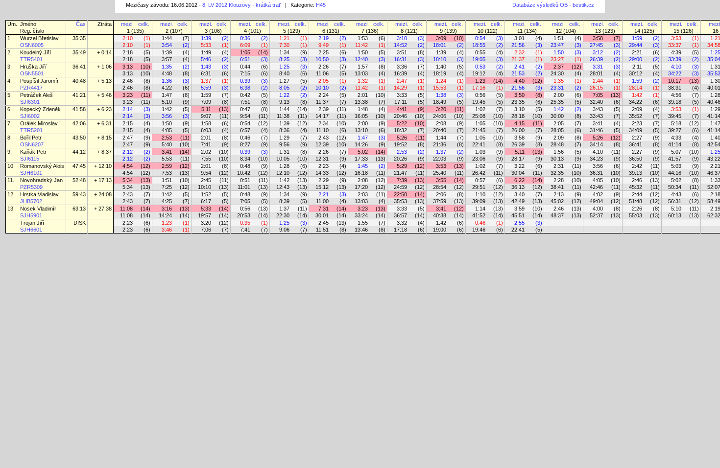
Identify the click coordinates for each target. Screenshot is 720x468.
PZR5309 (31, 187)
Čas (81, 24)
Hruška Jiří (33, 67)
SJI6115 (29, 159)
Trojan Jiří (32, 223)
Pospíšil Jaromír (39, 81)
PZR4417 (31, 88)
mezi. (127, 24)
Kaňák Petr (34, 152)
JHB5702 (31, 201)
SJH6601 (31, 230)
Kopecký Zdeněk (41, 109)
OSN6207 (32, 144)
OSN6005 (32, 45)
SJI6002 (30, 116)
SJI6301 (30, 102)
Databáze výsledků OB (540, 5)
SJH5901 (31, 215)
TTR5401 (31, 59)
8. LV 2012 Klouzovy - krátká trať (241, 5)
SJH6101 (31, 173)
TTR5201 (31, 130)
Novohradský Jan (41, 180)
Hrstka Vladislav (39, 194)
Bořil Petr (31, 137)
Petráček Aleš (37, 95)
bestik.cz (583, 5)
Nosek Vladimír (38, 208)
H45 (321, 5)
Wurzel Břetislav (39, 38)
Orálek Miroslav (39, 123)
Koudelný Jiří (35, 52)
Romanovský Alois (42, 166)
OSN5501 (32, 73)
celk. (143, 24)
